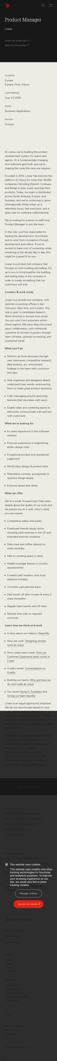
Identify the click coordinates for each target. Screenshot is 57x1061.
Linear (8, 29)
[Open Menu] (50, 5)
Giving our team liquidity (21, 695)
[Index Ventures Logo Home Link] (8, 5)
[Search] (43, 5)
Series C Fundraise (31, 691)
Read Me (44, 633)
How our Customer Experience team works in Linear (28, 656)
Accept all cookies (28, 904)
